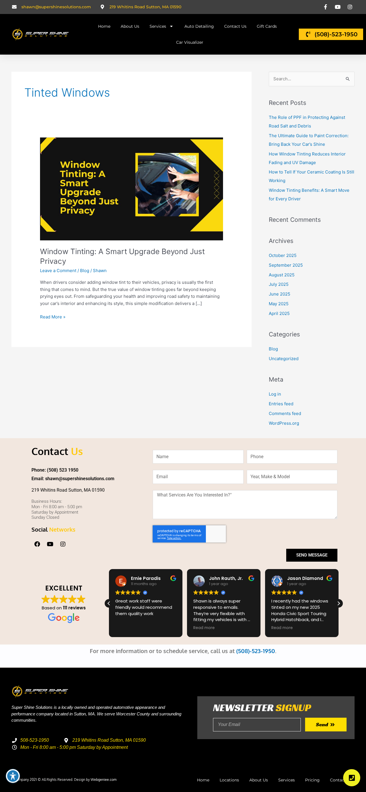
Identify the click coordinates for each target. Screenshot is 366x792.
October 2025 (283, 255)
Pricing (312, 780)
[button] (338, 603)
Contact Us (235, 26)
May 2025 (279, 303)
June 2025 (279, 294)
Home (104, 26)
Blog (84, 270)
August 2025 (282, 275)
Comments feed (285, 413)
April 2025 (279, 313)
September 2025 (286, 265)
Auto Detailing (199, 26)
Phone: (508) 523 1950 (54, 470)
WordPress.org (284, 423)
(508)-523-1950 (255, 651)
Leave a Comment (58, 270)
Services (158, 26)
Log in (275, 394)
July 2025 (279, 284)
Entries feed (281, 403)
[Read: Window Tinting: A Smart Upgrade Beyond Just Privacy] (131, 188)
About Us (130, 26)
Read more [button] (204, 628)
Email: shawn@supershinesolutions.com (72, 478)
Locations (229, 780)
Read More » (52, 317)
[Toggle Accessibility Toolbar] (13, 776)
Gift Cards (267, 26)
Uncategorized (284, 358)
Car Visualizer (189, 42)
